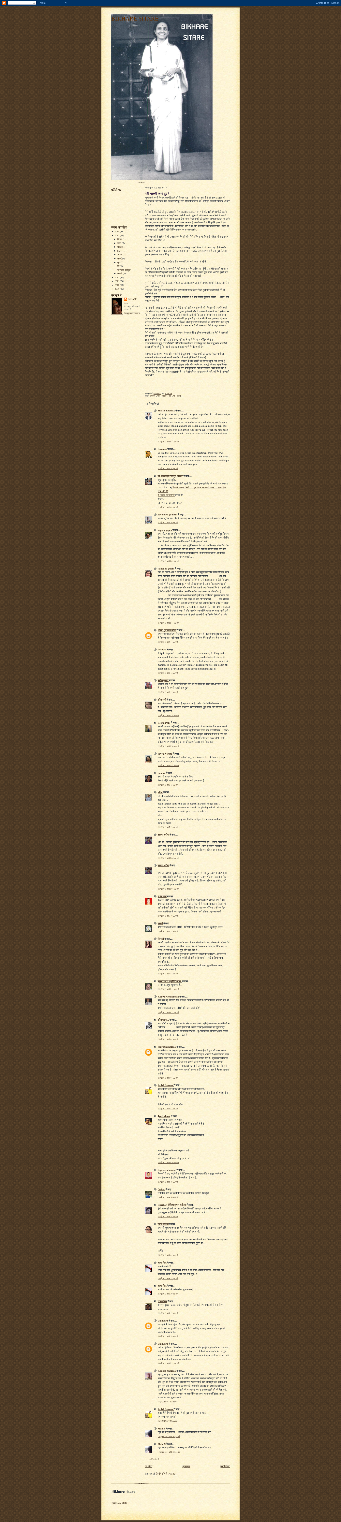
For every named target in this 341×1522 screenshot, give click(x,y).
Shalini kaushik (166, 410)
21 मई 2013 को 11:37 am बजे (168, 441)
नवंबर (119, 243)
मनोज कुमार (163, 680)
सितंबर (120, 250)
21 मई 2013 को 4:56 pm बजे (168, 468)
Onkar (161, 1189)
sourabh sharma (167, 1046)
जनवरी (120, 273)
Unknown (163, 1320)
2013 (117, 235)
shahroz (162, 649)
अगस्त (120, 254)
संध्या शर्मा (162, 896)
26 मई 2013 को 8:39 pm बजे (168, 1294)
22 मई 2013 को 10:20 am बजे (168, 746)
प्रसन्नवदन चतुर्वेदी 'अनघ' (170, 981)
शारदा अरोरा (163, 834)
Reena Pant (164, 722)
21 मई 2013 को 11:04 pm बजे (168, 561)
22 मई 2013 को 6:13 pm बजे (168, 785)
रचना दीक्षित (163, 1224)
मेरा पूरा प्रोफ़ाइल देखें (132, 313)
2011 (117, 281)
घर (158, 396)
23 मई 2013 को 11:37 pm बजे (168, 1012)
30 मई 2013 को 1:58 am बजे (168, 1336)
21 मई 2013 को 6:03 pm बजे (168, 507)
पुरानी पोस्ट (225, 1466)
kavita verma (165, 753)
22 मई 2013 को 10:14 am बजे (168, 715)
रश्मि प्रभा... (163, 1019)
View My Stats (119, 1502)
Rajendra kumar (167, 1170)
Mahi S (162, 1428)
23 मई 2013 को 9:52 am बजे (168, 973)
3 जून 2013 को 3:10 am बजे (167, 1401)
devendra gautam (167, 514)
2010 (117, 285)
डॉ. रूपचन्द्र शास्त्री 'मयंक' (170, 476)
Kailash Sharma (167, 1370)
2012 (117, 277)
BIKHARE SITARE (134, 18)
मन (170, 396)
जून (119, 262)
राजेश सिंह (162, 1301)
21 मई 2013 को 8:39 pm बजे (168, 522)
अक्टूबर (120, 246)
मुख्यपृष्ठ (186, 1466)
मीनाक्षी (161, 938)
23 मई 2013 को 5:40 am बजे (168, 916)
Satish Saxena (166, 1085)
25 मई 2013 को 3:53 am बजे (168, 1108)
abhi (160, 792)
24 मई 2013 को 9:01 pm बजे (168, 1078)
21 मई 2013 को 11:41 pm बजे (168, 623)
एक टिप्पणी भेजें (154, 1459)
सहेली (179, 396)
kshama (133, 299)
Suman (161, 773)
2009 (117, 288)
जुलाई (119, 258)
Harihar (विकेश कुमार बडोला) (172, 1204)
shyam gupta (165, 530)
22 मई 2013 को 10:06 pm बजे (168, 858)
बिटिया (164, 396)
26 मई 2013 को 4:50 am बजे (168, 1197)
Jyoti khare (164, 1116)
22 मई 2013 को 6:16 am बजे (168, 673)
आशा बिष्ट (162, 1262)
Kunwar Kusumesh (168, 996)
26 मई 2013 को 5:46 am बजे (168, 1216)
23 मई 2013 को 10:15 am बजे (168, 989)
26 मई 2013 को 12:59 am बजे (168, 1162)
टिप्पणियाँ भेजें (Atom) (165, 1473)
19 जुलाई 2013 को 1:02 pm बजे (169, 1436)
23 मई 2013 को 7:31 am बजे (168, 931)
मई (118, 265)
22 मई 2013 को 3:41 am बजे (168, 642)
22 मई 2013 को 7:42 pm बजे (168, 827)
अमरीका (152, 396)
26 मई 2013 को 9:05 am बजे (168, 1255)
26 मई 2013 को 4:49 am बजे (168, 1182)
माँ (174, 396)
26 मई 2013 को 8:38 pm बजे (168, 1278)
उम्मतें (160, 923)
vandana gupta (166, 568)
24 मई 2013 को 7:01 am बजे (168, 1039)
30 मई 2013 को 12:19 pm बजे (168, 1363)
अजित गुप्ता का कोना (167, 630)
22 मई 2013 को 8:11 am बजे (168, 692)
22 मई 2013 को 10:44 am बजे (168, 765)
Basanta (162, 449)
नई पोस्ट (148, 1466)
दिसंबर (120, 239)
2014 (117, 231)
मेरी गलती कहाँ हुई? (124, 269)
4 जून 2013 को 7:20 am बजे (167, 1421)
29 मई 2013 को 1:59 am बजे (168, 1313)
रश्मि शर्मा (162, 699)
